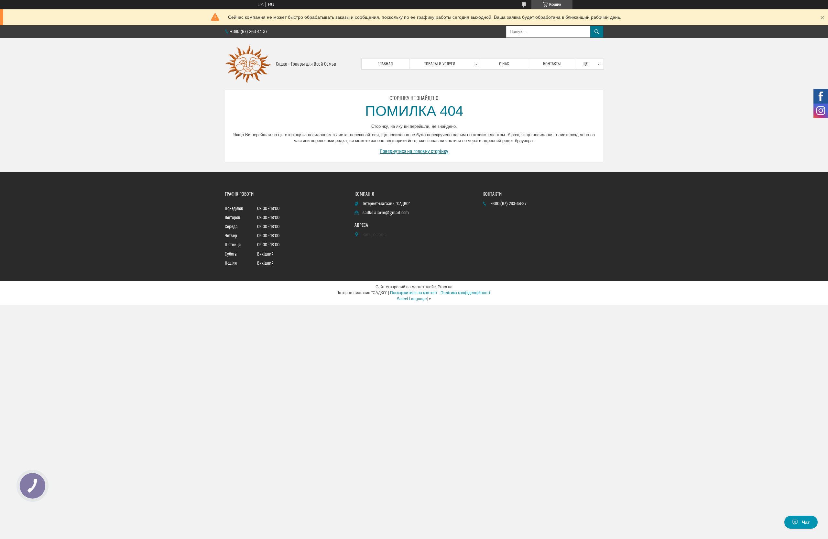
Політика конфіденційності (465, 293)
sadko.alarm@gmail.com (386, 212)
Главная (385, 64)
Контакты (552, 64)
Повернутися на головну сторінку (414, 151)
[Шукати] (596, 32)
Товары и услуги (439, 64)
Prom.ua (445, 287)
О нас (504, 64)
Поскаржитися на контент (414, 293)
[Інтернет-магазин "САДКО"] (248, 64)
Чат (806, 522)
